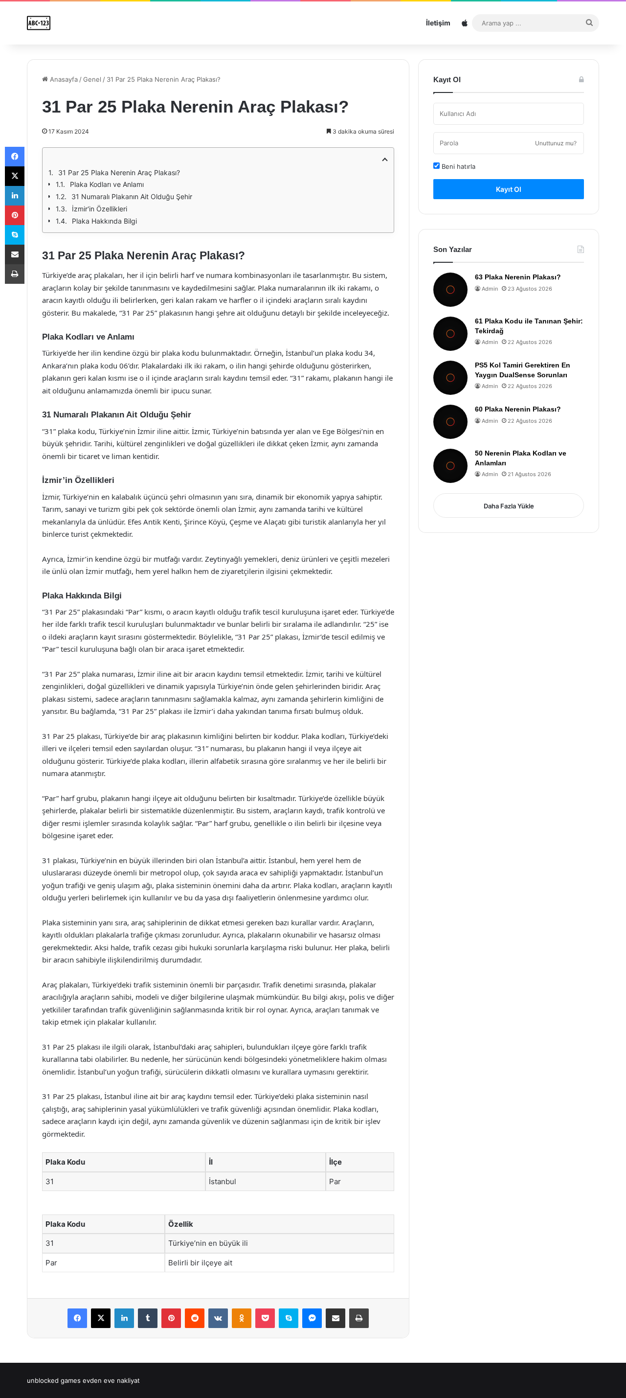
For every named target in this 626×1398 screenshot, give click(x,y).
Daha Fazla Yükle (509, 506)
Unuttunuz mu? (556, 143)
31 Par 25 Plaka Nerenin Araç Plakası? (119, 172)
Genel (92, 79)
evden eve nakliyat (111, 1380)
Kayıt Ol (508, 189)
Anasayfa (63, 79)
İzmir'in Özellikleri (99, 209)
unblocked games (54, 1380)
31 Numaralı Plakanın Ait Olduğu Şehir (131, 196)
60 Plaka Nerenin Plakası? (518, 409)
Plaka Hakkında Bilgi (104, 221)
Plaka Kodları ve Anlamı (107, 184)
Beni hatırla (457, 166)
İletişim (438, 23)
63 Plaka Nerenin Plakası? (518, 277)
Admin (490, 288)
